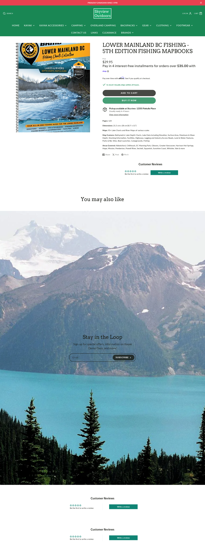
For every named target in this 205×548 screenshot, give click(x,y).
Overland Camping (103, 25)
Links (94, 32)
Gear (145, 25)
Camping (77, 25)
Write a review (164, 172)
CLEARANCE (109, 32)
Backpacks (128, 25)
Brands (126, 32)
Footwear (183, 25)
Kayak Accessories (51, 25)
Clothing (162, 25)
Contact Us (78, 32)
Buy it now (129, 100)
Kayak (28, 25)
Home (15, 25)
